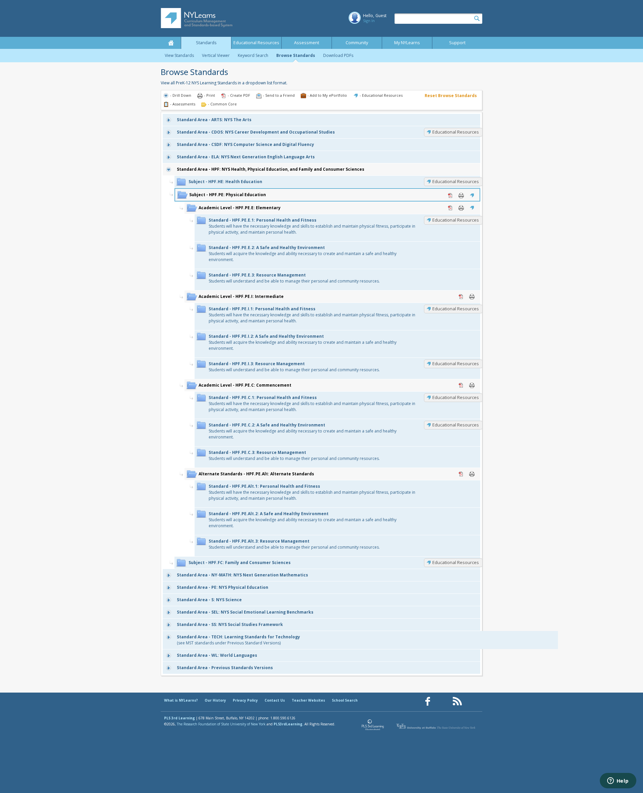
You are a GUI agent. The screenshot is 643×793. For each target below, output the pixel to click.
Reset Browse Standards (451, 95)
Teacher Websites (308, 700)
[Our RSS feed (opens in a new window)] (457, 701)
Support (457, 43)
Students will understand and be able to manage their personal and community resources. (294, 278)
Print (461, 195)
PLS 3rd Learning (179, 718)
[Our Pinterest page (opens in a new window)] (442, 701)
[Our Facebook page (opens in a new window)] (427, 701)
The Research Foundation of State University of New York (221, 724)
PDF (450, 195)
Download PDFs (338, 55)
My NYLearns (407, 43)
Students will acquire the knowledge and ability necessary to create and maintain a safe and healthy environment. (303, 253)
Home (171, 43)
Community (357, 43)
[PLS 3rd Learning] (373, 726)
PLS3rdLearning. (288, 724)
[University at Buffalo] (436, 726)
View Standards (179, 55)
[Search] (477, 18)
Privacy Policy (245, 700)
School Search (345, 700)
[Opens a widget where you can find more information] (617, 781)
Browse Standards (295, 55)
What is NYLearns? (181, 700)
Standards (206, 43)
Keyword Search (253, 55)
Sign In (369, 20)
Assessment (306, 43)
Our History (215, 700)
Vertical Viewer (216, 55)
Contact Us (275, 700)
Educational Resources (256, 43)
